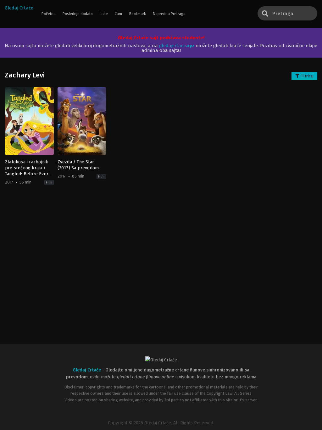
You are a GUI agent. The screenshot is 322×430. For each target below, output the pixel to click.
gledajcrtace (177, 45)
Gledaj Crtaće (19, 8)
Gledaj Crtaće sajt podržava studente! (161, 38)
